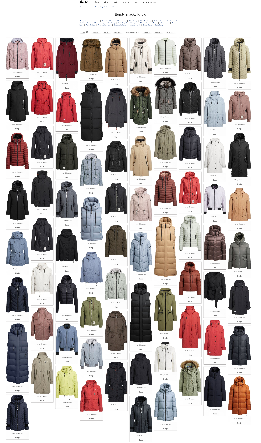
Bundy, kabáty (99, 7)
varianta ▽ (117, 32)
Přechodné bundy (145, 23)
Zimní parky (134, 23)
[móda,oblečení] (86, 2)
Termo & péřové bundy (104, 25)
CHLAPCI (126, 2)
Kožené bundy (111, 23)
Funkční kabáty (90, 25)
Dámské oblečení (89, 7)
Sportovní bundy (148, 25)
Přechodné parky (123, 23)
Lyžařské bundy (164, 23)
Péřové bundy (133, 21)
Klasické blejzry (99, 23)
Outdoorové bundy (159, 21)
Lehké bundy (159, 25)
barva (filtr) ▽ (170, 32)
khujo (83, 32)
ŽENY (97, 2)
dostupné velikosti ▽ (132, 32)
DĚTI (136, 2)
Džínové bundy (121, 21)
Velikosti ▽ (96, 32)
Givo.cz (82, 7)
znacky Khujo (112, 7)
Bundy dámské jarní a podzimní (89, 21)
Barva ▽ (107, 32)
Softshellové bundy (145, 21)
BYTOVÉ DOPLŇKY (149, 2)
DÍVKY (106, 2)
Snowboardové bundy (120, 25)
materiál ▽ (158, 32)
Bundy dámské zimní (108, 21)
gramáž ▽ (147, 32)
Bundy (105, 7)
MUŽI (116, 2)
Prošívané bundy (172, 21)
